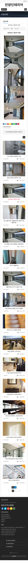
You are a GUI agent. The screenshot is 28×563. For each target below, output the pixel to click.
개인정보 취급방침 (5, 514)
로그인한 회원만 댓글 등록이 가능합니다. (14, 132)
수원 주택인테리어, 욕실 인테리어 (14, 459)
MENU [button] (4, 9)
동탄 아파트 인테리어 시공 (14, 178)
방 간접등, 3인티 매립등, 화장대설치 (14, 244)
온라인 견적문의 (11, 540)
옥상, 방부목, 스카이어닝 (14, 351)
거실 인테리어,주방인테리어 (14, 373)
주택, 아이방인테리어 (14, 480)
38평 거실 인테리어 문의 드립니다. (9, 531)
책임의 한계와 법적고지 (6, 518)
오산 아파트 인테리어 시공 (14, 156)
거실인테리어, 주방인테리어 (14, 394)
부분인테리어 (10, 543)
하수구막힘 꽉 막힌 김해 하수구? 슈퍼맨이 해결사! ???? (13, 527)
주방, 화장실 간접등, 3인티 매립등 (14, 308)
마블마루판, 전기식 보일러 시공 (14, 287)
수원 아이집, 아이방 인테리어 (14, 437)
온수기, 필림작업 (14, 265)
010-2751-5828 (7, 505)
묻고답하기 (10, 546)
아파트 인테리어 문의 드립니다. (8, 533)
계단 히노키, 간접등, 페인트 (14, 330)
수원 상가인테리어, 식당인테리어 (14, 416)
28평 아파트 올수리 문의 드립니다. (9, 529)
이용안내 (3, 520)
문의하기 (3, 521)
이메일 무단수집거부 (5, 516)
